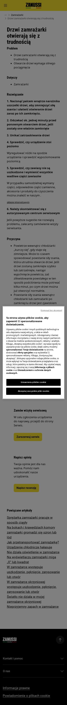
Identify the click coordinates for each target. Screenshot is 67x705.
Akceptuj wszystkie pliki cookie (33, 391)
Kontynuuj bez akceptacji (51, 310)
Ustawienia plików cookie (33, 382)
